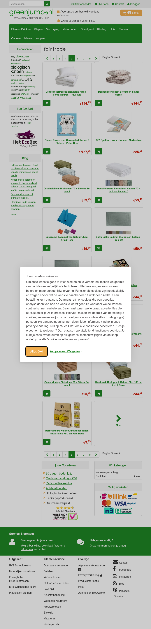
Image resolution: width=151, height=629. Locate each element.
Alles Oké (36, 351)
